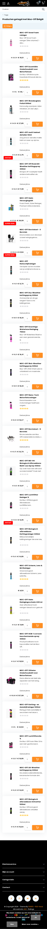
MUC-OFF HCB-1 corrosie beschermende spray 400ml (31, 636)
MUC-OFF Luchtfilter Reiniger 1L (29, 496)
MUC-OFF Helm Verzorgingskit (26, 199)
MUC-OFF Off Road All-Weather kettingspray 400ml (30, 166)
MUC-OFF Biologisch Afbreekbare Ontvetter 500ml (30, 801)
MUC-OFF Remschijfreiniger (28, 262)
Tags (6, 15)
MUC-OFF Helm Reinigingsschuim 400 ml (31, 600)
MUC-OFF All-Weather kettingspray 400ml (30, 768)
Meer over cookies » (30, 924)
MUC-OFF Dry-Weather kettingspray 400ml (30, 293)
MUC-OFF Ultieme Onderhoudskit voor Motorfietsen (29, 673)
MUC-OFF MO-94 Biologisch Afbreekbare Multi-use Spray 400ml (30, 463)
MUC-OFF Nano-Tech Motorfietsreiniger (29, 396)
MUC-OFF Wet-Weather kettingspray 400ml (30, 364)
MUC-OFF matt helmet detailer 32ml (30, 133)
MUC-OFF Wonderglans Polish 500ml (30, 102)
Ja (36, 917)
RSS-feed (39, 906)
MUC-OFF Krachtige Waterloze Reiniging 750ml (29, 329)
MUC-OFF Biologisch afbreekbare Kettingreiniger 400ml (30, 531)
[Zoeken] (43, 9)
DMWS (30, 906)
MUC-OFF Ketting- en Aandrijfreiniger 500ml (30, 705)
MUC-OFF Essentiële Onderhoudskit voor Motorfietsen (29, 69)
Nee (12, 924)
